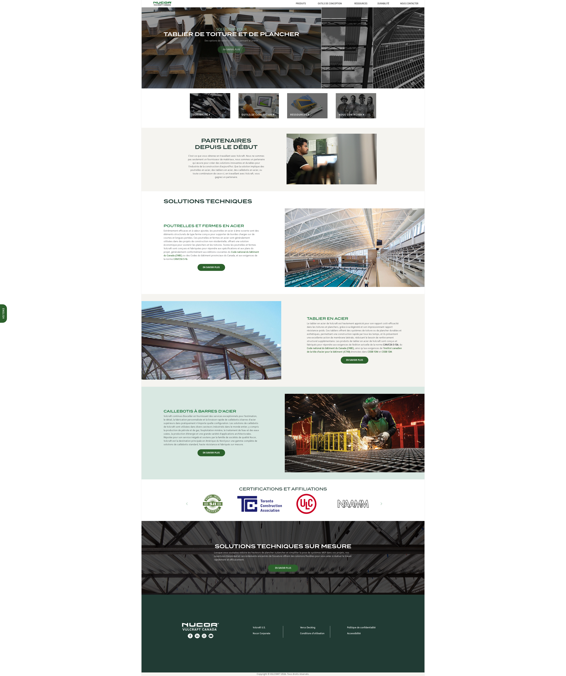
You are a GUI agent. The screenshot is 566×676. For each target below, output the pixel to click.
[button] (187, 504)
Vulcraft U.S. (259, 627)
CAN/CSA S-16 (180, 259)
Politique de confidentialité (361, 627)
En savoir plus (334, 49)
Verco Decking (307, 627)
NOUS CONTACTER (409, 4)
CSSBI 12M (387, 352)
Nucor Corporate (261, 633)
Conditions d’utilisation (312, 633)
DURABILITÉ (383, 4)
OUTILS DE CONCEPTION (330, 4)
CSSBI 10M (373, 352)
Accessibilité (354, 633)
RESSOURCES (360, 4)
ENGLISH (3, 313)
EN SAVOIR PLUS (211, 267)
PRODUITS (301, 4)
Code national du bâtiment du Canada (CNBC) (330, 348)
